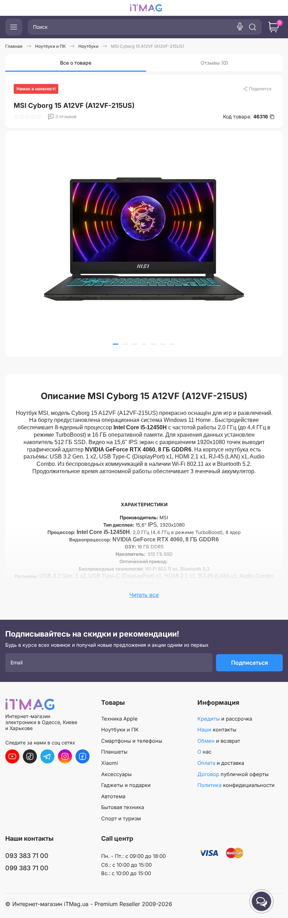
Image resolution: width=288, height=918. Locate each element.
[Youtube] (12, 756)
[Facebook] (83, 756)
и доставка (220, 763)
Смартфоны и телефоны (131, 741)
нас (204, 752)
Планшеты (114, 752)
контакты (216, 730)
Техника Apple (119, 719)
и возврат (218, 741)
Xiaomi (109, 763)
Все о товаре (75, 63)
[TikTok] (30, 756)
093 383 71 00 (26, 855)
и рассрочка (224, 719)
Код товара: (245, 116)
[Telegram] (47, 756)
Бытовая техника (122, 807)
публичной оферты (233, 774)
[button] (115, 344)
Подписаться (249, 662)
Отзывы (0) (214, 63)
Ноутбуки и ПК (120, 730)
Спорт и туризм (121, 818)
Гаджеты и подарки (126, 785)
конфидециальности (236, 785)
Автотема (113, 796)
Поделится (260, 88)
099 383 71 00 (26, 868)
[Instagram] (65, 756)
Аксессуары (116, 774)
